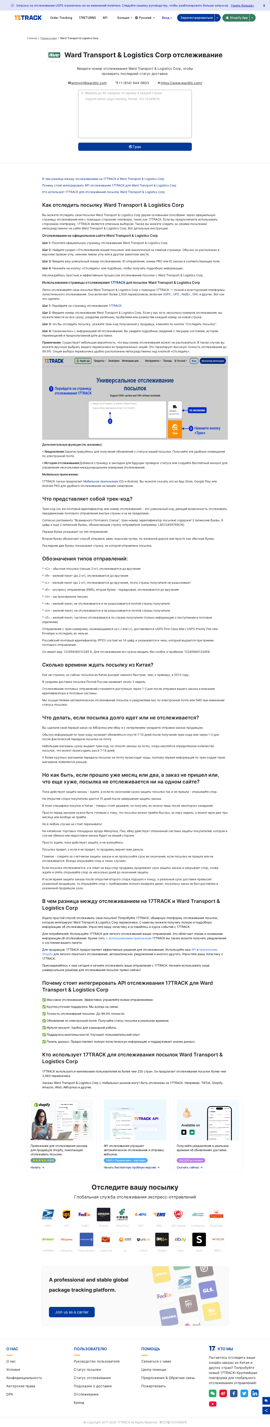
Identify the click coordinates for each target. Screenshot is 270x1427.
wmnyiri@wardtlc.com (89, 83)
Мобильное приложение (100, 481)
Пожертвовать (153, 1386)
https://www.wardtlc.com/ (181, 83)
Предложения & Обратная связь (168, 1378)
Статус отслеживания (92, 1378)
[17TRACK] (28, 18)
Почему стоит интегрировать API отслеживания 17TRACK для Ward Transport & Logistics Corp (109, 185)
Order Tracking (61, 17)
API (105, 17)
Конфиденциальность (24, 1378)
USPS (167, 294)
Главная (32, 38)
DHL (196, 294)
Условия (13, 1369)
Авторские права (20, 1386)
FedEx (186, 294)
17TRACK (118, 282)
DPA (9, 1394)
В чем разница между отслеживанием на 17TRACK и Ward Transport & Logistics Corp (103, 179)
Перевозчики (48, 38)
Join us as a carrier (72, 1312)
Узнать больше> (242, 5)
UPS (176, 294)
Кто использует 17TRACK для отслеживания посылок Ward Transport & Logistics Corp (103, 192)
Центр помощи (153, 1369)
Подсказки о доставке (93, 1386)
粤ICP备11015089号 (173, 1422)
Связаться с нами (156, 1361)
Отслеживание (86, 1394)
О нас (11, 1361)
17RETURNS (87, 17)
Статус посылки (87, 1369)
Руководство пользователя (97, 1361)
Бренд (79, 1402)
